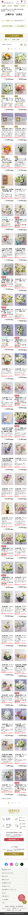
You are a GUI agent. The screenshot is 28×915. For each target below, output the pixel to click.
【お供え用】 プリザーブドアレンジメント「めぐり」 (7, 519)
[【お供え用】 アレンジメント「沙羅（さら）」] (21, 745)
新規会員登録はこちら (14, 839)
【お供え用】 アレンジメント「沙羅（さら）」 (21, 756)
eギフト (10, 5)
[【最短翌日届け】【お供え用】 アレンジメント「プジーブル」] (21, 685)
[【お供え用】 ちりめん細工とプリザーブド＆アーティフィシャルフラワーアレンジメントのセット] (7, 685)
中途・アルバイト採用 (16, 910)
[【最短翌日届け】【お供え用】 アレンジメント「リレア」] (7, 538)
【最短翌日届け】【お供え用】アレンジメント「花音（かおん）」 (20, 399)
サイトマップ (23, 908)
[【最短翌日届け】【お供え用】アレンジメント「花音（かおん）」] (21, 388)
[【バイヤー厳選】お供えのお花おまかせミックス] (21, 418)
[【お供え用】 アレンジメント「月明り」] (7, 330)
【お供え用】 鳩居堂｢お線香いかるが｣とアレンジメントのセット (7, 756)
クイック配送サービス (8, 20)
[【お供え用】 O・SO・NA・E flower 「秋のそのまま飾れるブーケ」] (7, 149)
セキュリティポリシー (6, 908)
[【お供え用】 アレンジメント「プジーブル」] (21, 359)
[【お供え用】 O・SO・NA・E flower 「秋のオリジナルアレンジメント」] (21, 89)
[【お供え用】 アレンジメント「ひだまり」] (7, 359)
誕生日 (3, 5)
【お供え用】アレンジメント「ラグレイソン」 (20, 191)
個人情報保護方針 (19, 906)
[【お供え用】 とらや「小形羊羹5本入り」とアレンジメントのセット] (21, 714)
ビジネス (23, 5)
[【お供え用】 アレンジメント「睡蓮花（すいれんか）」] (7, 714)
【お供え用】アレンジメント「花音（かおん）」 (7, 399)
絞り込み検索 (15, 35)
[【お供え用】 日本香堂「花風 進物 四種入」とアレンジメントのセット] (21, 655)
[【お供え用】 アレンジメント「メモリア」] (7, 775)
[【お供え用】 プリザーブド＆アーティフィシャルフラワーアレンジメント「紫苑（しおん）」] (7, 479)
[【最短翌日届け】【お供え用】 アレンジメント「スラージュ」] (7, 568)
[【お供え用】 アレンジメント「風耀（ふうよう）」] (21, 58)
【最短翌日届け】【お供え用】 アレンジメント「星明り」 (21, 221)
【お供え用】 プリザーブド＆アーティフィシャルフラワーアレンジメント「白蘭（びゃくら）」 (21, 492)
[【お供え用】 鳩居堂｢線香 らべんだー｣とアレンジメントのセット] (7, 239)
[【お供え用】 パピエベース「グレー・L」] (7, 597)
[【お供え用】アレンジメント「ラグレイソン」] (21, 180)
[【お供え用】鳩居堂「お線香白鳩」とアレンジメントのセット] (21, 239)
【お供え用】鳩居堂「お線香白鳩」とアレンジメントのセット (20, 250)
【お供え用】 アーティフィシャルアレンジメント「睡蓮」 (7, 666)
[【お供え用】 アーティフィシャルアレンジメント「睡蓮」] (7, 655)
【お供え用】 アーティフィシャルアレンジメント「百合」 (21, 637)
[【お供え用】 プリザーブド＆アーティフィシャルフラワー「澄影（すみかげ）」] (21, 597)
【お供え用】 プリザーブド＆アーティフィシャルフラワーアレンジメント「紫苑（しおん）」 (7, 492)
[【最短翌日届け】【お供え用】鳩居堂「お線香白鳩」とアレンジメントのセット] (7, 269)
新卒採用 (9, 910)
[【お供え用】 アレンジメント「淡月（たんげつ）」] (21, 449)
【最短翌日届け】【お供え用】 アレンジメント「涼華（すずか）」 (7, 311)
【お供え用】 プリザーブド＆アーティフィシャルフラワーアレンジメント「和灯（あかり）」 (7, 639)
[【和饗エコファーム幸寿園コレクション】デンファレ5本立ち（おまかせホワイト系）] (21, 149)
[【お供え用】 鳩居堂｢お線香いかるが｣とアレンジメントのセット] (7, 745)
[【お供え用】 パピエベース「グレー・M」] (21, 568)
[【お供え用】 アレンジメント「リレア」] (21, 508)
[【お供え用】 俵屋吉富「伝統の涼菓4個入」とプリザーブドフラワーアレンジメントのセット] (7, 449)
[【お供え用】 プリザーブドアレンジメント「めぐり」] (7, 508)
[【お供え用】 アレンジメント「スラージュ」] (21, 538)
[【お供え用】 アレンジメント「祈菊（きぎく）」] (21, 300)
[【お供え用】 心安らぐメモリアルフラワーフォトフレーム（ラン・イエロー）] (21, 119)
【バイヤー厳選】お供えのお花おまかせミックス (20, 429)
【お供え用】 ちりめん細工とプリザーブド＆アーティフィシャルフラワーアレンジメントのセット (7, 698)
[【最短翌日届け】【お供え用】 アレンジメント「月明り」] (21, 330)
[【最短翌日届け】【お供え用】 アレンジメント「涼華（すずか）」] (7, 300)
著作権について (16, 908)
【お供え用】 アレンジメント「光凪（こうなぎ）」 (7, 100)
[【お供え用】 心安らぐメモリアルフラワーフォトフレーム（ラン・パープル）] (7, 119)
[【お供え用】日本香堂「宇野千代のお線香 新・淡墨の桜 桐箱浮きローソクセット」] (7, 418)
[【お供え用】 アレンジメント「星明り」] (7, 210)
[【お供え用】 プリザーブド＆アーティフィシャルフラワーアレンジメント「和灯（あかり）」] (7, 626)
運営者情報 (12, 906)
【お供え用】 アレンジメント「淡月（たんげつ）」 (21, 460)
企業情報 (7, 906)
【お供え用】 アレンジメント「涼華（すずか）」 (21, 281)
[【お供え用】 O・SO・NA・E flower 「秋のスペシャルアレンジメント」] (7, 58)
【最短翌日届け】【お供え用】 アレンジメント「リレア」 (7, 550)
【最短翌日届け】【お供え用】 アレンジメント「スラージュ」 (7, 579)
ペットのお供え (20, 26)
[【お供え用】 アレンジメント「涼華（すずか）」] (21, 269)
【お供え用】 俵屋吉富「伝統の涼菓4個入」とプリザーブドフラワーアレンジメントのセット (7, 462)
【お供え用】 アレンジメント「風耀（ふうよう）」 (21, 69)
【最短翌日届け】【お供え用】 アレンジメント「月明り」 (21, 341)
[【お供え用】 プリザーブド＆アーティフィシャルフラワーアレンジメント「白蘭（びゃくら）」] (21, 479)
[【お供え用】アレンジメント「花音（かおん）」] (7, 388)
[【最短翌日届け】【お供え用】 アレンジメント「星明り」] (21, 210)
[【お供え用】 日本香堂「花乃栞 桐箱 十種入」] (7, 180)
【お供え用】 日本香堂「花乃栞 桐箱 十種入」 (7, 191)
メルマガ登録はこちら (14, 854)
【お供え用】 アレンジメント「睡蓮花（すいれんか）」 (7, 726)
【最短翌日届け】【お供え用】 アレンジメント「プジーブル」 (21, 696)
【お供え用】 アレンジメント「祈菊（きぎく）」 (21, 311)
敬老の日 (16, 5)
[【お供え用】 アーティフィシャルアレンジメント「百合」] (21, 626)
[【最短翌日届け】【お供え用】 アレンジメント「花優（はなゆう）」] (21, 775)
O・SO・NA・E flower (7, 26)
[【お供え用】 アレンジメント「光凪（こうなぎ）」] (7, 89)
